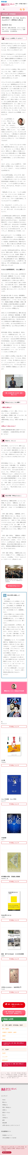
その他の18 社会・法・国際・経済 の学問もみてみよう (13, 1064)
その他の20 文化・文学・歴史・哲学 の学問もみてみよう (13, 1044)
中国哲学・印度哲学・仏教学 (9, 1032)
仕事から (4, 1110)
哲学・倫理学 (5, 1028)
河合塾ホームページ (7, 1135)
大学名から (5, 1117)
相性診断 (4, 1122)
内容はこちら (14, 726)
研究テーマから (6, 1112)
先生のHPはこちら (15, 586)
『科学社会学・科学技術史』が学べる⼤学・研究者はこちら (14, 1012)
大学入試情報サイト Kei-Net (9, 1137)
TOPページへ (7, 1152)
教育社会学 (5, 1060)
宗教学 (4, 1036)
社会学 (4, 1053)
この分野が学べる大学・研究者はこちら (14, 393)
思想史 (4, 1039)
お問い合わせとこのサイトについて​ (11, 1125)
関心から (4, 1102)
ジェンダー (5, 1056)
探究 (3, 1120)
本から (4, 1115)
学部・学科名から (6, 1107)
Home (3, 1099)
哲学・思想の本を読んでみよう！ (15, 1005)
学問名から (5, 1104)
